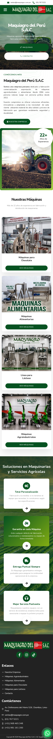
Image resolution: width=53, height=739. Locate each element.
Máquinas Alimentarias (27, 318)
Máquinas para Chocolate (26, 259)
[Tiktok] (33, 655)
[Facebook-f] (19, 655)
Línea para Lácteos (26, 377)
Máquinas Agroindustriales (26, 436)
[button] (5, 9)
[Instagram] (26, 655)
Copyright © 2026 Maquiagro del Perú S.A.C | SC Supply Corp (26, 737)
